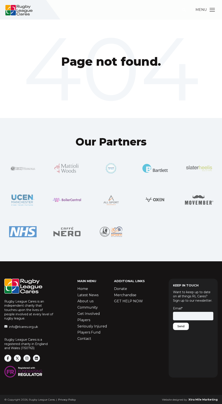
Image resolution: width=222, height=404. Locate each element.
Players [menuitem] (83, 320)
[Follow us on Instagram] (26, 358)
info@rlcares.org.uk (23, 327)
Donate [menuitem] (120, 289)
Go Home (111, 79)
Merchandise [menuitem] (125, 295)
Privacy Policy (67, 399)
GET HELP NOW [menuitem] (128, 301)
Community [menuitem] (87, 307)
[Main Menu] (212, 9)
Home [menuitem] (82, 289)
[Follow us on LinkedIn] (36, 358)
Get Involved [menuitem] (88, 314)
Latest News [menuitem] (87, 295)
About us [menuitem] (85, 301)
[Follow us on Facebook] (7, 358)
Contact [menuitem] (84, 339)
